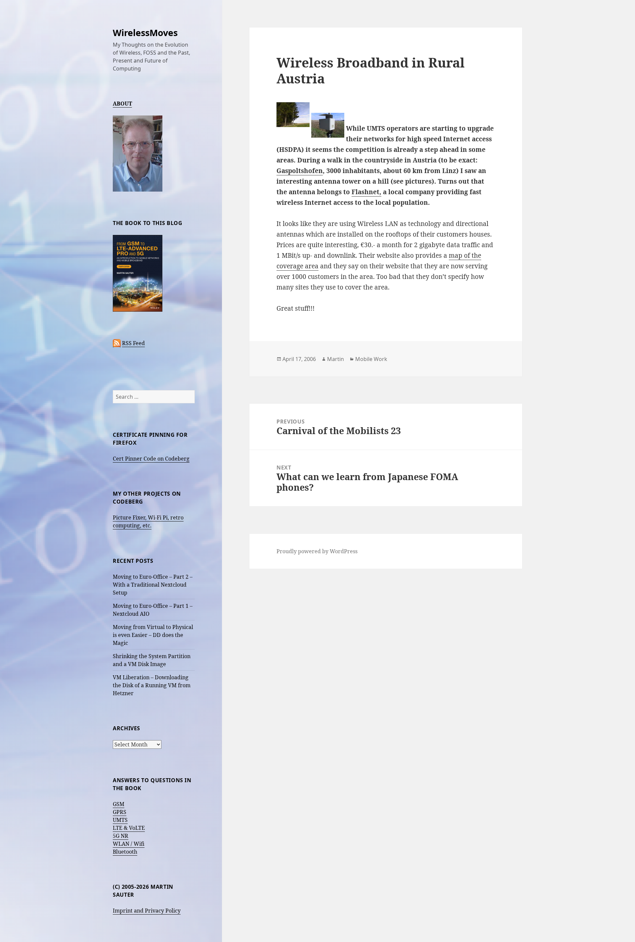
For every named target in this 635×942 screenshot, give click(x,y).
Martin (335, 359)
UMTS (120, 820)
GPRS (119, 812)
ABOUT (122, 103)
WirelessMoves (145, 32)
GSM (118, 804)
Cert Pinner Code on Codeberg (151, 458)
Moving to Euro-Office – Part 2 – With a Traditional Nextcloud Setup (152, 584)
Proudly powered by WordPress (317, 551)
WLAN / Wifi (129, 843)
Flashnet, (366, 192)
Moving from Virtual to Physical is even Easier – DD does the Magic (153, 635)
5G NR (120, 835)
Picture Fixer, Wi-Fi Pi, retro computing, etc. (148, 521)
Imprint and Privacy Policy (147, 910)
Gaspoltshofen (299, 170)
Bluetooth (125, 851)
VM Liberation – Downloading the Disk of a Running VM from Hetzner (151, 685)
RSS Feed (133, 343)
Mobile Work (371, 359)
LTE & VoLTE (129, 827)
